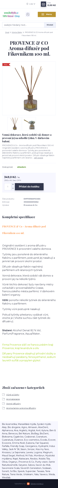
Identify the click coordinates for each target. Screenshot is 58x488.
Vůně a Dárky (17, 32)
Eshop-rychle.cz (37, 484)
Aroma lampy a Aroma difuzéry (21, 408)
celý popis (38, 158)
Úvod (7, 32)
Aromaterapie (13, 399)
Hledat (50, 25)
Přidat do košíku (29, 186)
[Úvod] (11, 14)
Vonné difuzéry (13, 403)
